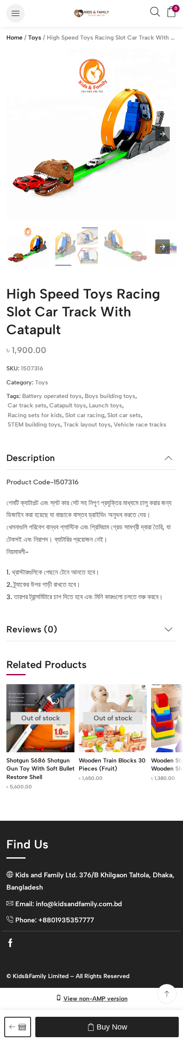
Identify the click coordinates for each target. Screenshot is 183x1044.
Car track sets (27, 405)
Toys (34, 37)
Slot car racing (84, 415)
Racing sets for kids (35, 415)
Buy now (112, 1027)
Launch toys (105, 405)
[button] (15, 13)
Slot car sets (124, 415)
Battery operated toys (52, 396)
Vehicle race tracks (140, 424)
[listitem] (27, 248)
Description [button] (30, 457)
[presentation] (162, 246)
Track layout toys (87, 424)
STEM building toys (34, 424)
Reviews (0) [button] (31, 629)
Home (14, 37)
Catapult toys (67, 405)
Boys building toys (110, 396)
